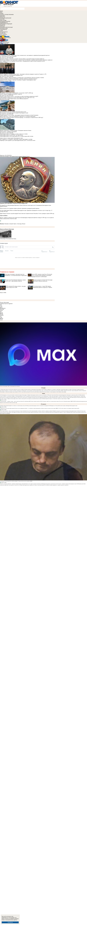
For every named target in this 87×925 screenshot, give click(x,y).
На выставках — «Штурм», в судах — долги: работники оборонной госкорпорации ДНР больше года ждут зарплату (21, 401)
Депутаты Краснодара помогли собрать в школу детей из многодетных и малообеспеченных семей (24, 398)
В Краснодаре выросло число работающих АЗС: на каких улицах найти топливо (16, 136)
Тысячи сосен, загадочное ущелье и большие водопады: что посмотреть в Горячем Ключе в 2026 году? (21, 117)
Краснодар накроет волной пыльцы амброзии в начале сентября (12, 389)
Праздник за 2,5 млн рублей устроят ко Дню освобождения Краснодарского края (64, 405)
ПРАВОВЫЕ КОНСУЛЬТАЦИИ (6, 27)
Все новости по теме (4, 57)
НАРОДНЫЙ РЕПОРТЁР (5, 21)
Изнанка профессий (4, 43)
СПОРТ (1, 30)
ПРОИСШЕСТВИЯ (4, 28)
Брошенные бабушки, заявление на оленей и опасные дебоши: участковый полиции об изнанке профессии (22, 58)
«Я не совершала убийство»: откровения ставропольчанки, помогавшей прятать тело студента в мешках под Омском (21, 483)
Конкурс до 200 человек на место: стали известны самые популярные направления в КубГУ (19, 96)
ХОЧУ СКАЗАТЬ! (3, 34)
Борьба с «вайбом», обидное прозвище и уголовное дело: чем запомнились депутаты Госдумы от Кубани (22, 77)
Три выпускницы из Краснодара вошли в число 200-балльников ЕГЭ (14, 98)
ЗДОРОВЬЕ (2, 15)
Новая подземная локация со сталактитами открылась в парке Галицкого (55, 398)
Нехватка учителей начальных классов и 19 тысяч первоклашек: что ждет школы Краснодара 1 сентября (44, 396)
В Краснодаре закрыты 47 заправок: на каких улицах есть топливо (14, 133)
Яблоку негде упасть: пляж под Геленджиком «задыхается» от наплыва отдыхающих (17, 116)
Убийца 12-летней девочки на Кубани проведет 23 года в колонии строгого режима (16, 481)
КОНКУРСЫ (2, 16)
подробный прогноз (4, 303)
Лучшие (6, 250)
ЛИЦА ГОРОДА (3, 20)
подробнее (10, 303)
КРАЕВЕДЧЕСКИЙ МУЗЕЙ (5, 18)
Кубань (1, 238)
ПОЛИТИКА (2, 26)
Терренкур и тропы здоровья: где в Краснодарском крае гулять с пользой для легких (37, 390)
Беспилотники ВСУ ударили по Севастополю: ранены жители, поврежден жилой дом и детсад (23, 397)
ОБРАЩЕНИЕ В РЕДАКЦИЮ (6, 23)
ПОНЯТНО (10, 922)
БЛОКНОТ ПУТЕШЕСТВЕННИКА (7, 14)
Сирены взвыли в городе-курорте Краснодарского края (34, 389)
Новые (1, 250)
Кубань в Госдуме (3, 62)
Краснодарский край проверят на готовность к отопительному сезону (13, 405)
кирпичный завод (12, 238)
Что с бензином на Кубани (5, 118)
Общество (2, 155)
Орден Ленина (6, 238)
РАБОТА (7, 36)
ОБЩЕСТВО (2, 25)
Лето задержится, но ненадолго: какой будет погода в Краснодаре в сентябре (58, 389)
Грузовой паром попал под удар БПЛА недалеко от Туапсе (56, 412)
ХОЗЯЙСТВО (3, 33)
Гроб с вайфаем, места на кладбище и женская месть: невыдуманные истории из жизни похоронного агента (22, 61)
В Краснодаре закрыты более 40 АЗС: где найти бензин (11, 135)
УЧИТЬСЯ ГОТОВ (7, 37)
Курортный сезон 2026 (4, 99)
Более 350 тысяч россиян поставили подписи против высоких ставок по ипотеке (31, 412)
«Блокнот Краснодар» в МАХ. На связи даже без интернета (10, 386)
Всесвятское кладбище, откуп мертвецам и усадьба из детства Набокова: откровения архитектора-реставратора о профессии (26, 60)
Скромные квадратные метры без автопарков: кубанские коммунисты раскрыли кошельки (18, 78)
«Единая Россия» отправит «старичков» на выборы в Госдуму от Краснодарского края (18, 79)
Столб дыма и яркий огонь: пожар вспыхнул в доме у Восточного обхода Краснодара (56, 401)
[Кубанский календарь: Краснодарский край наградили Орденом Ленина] (27, 234)
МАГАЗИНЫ (6, 42)
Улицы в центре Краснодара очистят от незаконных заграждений (37, 405)
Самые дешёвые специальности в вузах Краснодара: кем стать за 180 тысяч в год (17, 97)
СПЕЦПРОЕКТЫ (3, 29)
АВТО (1, 12)
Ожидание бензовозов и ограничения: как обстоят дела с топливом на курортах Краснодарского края (59, 483)
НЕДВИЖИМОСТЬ (4, 22)
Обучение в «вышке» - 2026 (5, 81)
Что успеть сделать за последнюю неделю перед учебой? (69, 408)
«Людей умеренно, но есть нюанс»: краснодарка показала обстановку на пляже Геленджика (19, 115)
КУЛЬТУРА (2, 19)
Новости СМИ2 (3, 292)
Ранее (12, 250)
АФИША (1, 13)
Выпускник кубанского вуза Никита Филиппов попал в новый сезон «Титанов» (53, 397)
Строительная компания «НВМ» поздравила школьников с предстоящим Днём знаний (67, 390)
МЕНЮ (1, 11)
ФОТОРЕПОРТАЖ (4, 31)
